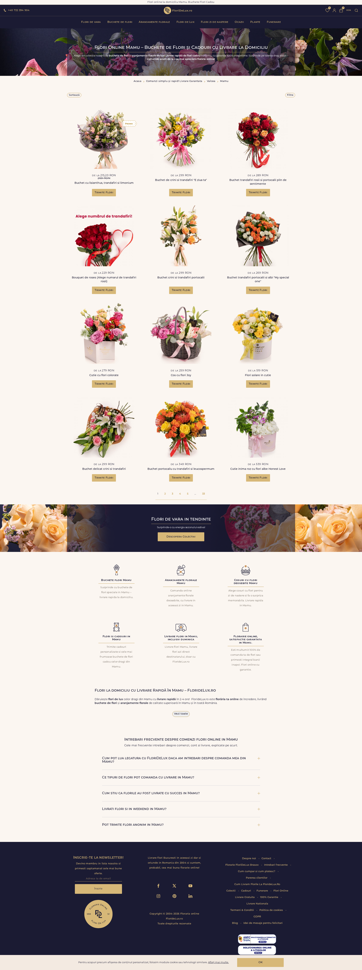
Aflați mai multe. (218, 962)
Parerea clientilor (257, 878)
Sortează (74, 95)
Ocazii (239, 22)
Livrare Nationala (257, 904)
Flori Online (280, 891)
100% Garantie (269, 897)
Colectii (231, 891)
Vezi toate (181, 713)
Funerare (274, 22)
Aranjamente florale (154, 22)
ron (348, 10)
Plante (255, 22)
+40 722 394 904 (18, 10)
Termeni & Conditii (242, 910)
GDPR (257, 916)
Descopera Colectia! (181, 536)
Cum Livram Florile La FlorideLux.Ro (257, 884)
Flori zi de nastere (214, 22)
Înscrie (98, 889)
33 (203, 494)
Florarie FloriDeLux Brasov (242, 865)
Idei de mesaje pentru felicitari (263, 923)
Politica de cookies (271, 910)
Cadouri (246, 891)
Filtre (290, 95)
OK (260, 962)
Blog (235, 923)
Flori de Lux (185, 22)
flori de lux (178, 10)
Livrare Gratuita (245, 897)
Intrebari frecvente (276, 865)
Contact (266, 858)
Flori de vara (91, 22)
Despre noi (249, 858)
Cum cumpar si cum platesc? (257, 871)
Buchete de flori (119, 22)
